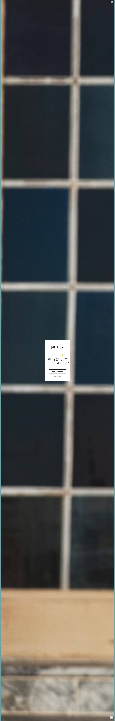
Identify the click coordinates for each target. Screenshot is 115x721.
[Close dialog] (112, 2)
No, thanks (57, 376)
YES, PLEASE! (57, 371)
